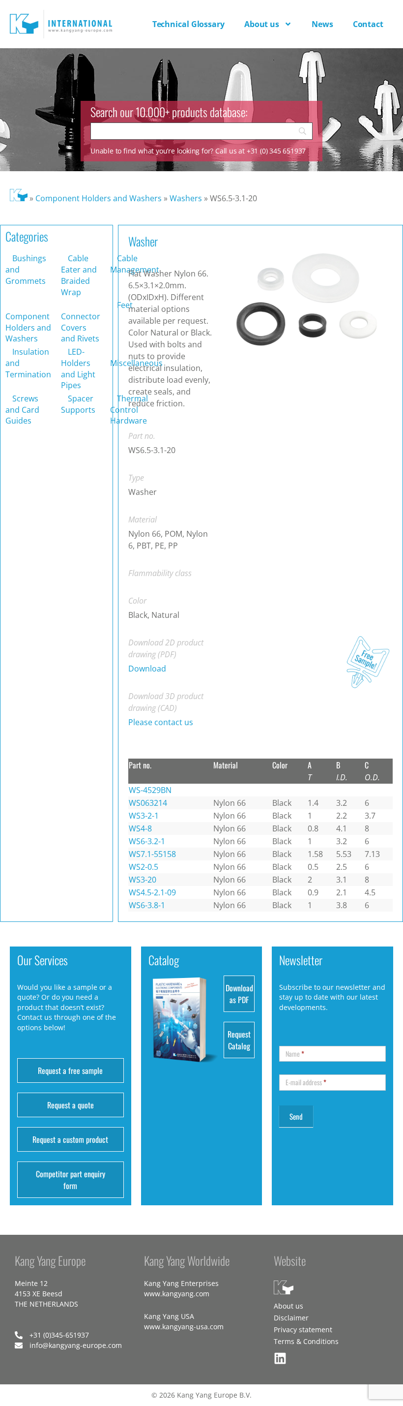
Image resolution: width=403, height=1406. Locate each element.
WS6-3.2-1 (147, 841)
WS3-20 (142, 879)
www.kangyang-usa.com (184, 1326)
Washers (186, 198)
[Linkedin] (280, 1358)
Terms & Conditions (306, 1341)
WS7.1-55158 (152, 854)
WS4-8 (140, 828)
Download (147, 668)
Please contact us (160, 722)
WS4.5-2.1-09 (152, 892)
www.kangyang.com (176, 1293)
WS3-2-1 (144, 815)
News (322, 24)
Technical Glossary (188, 24)
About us (261, 24)
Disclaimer (291, 1317)
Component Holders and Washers (98, 198)
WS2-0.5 (143, 866)
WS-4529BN (150, 790)
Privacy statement (303, 1329)
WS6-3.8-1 (147, 905)
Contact (368, 24)
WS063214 (148, 802)
